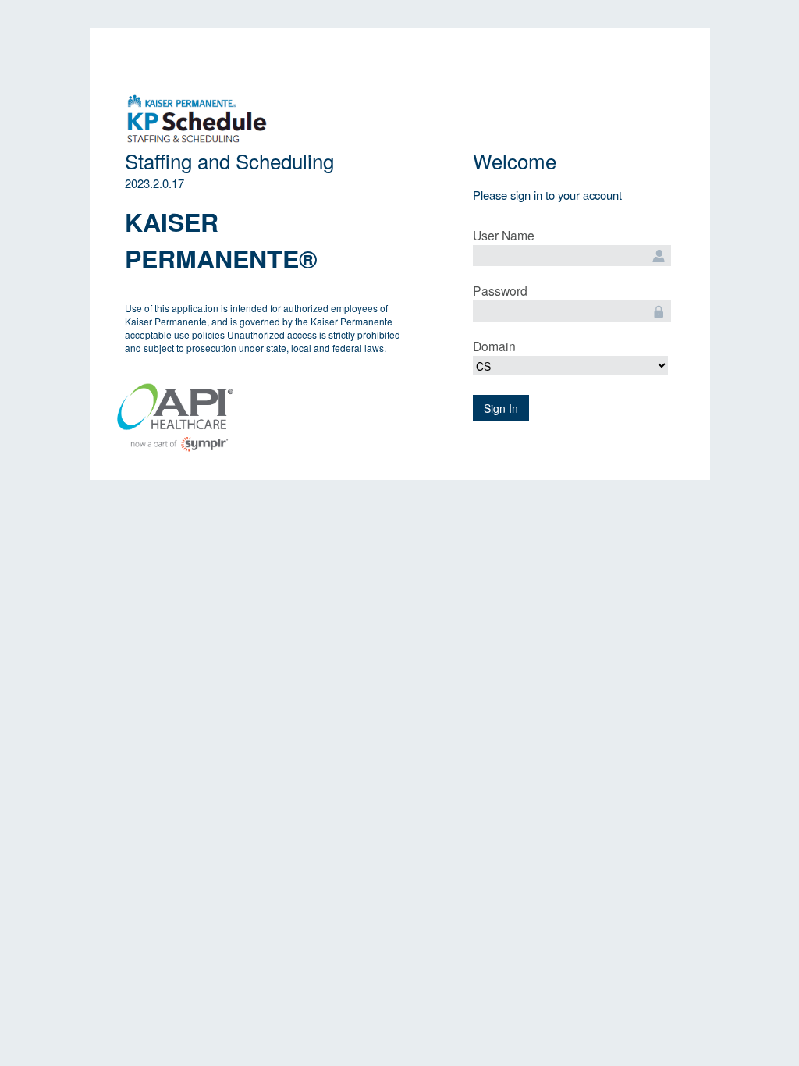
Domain (494, 345)
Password (500, 290)
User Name (503, 234)
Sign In (501, 408)
